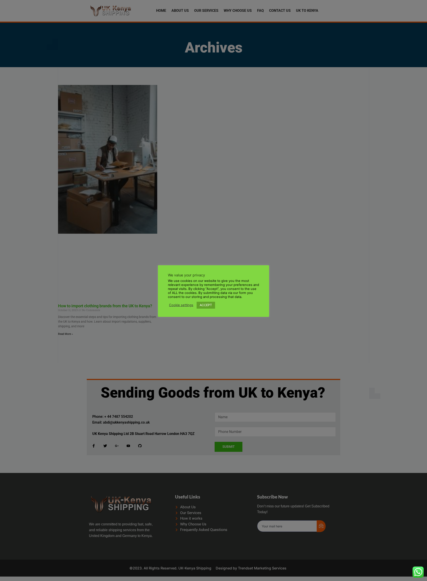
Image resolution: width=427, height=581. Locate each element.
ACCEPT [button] (206, 305)
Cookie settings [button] (181, 305)
